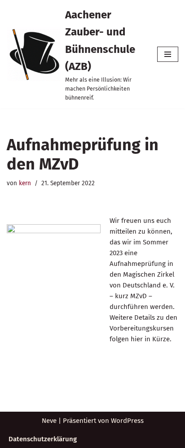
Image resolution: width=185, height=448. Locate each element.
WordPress (127, 421)
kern (25, 183)
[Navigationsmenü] (167, 54)
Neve (49, 421)
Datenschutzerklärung (43, 439)
